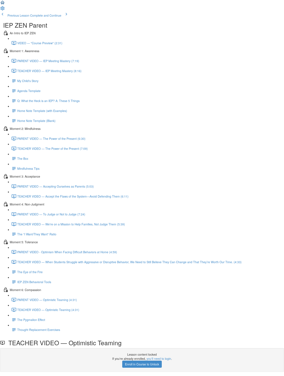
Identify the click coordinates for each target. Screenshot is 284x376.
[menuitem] (2, 9)
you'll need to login (159, 358)
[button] (2, 4)
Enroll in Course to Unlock (142, 364)
